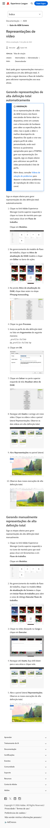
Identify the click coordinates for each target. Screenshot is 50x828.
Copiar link (23, 48)
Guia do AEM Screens (19, 25)
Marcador (12, 48)
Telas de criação (19, 53)
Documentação (12, 21)
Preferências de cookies (15, 813)
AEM (25, 21)
